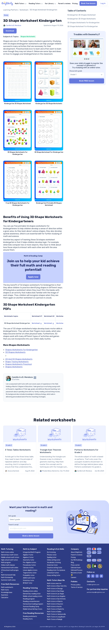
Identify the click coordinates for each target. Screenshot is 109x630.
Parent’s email (13, 525)
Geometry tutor (28, 560)
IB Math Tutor (27, 583)
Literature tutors (53, 573)
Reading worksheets (30, 616)
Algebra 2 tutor (28, 557)
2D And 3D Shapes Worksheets (18, 359)
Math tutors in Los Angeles (56, 596)
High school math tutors (9, 560)
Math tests (5, 590)
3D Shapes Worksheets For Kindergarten (83, 23)
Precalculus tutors (29, 565)
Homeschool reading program (33, 604)
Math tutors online (7, 552)
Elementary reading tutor (32, 594)
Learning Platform (10, 10)
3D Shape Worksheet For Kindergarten (82, 26)
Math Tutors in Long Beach (56, 617)
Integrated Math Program (32, 552)
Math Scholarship (7, 577)
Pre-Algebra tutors (29, 562)
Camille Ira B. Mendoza (13, 25)
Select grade (15, 519)
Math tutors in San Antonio (56, 599)
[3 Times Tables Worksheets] (19, 450)
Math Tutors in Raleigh (54, 619)
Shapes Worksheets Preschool (18, 364)
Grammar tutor (52, 565)
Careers (73, 577)
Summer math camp (8, 580)
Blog (72, 562)
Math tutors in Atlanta (54, 601)
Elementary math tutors (9, 555)
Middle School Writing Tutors (32, 609)
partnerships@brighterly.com (96, 592)
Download (10, 31)
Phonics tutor (52, 555)
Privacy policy (75, 585)
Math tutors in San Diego (55, 591)
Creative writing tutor (54, 568)
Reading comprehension (31, 601)
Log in (102, 3)
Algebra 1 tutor (28, 555)
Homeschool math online (9, 568)
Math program (6, 562)
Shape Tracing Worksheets (17, 362)
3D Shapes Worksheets (15, 352)
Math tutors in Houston (55, 604)
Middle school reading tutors (32, 596)
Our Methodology (76, 560)
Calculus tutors (28, 568)
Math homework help (8, 575)
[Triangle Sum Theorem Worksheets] (54, 450)
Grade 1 (73, 75)
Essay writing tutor (53, 575)
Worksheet (24, 10)
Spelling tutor (51, 557)
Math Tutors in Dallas (54, 612)
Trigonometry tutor (30, 573)
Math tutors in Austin (54, 606)
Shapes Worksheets (28, 37)
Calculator (4, 597)
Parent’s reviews (76, 555)
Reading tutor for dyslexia (56, 570)
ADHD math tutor (29, 578)
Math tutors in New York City (57, 586)
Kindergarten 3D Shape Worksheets (81, 19)
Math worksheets (7, 587)
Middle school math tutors (10, 557)
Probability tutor (28, 575)
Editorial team (76, 568)
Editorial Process (76, 570)
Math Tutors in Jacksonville (56, 614)
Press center (75, 565)
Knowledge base (6, 592)
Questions (4, 595)
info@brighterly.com (93, 584)
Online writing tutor (53, 560)
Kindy (6, 15)
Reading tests (28, 619)
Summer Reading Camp (31, 606)
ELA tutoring (51, 552)
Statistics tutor (28, 580)
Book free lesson (88, 3)
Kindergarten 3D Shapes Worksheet (81, 15)
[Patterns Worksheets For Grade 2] (89, 450)
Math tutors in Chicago (55, 589)
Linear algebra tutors (30, 570)
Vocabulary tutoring (54, 562)
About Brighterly (76, 552)
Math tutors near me (54, 583)
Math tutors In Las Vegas (55, 594)
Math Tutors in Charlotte (55, 609)
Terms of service (76, 587)
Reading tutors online (30, 591)
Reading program (29, 599)
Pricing (73, 557)
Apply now (33, 277)
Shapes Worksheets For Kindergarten (21, 350)
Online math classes (8, 565)
